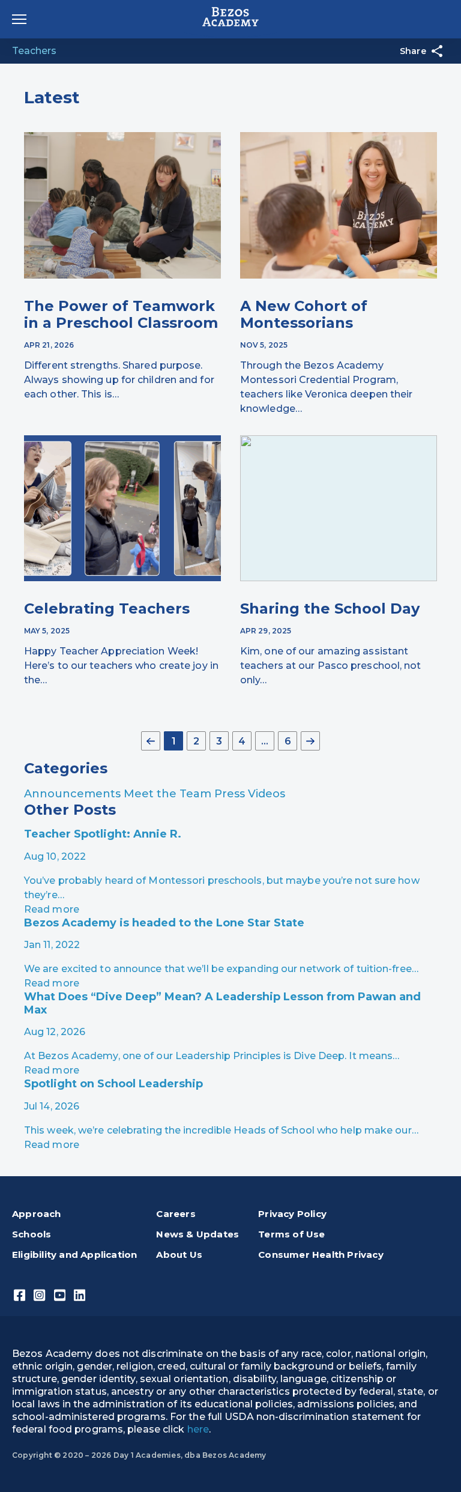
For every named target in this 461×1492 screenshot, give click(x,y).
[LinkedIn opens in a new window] (79, 1294)
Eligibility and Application (74, 1254)
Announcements (74, 793)
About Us (179, 1254)
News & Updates (197, 1234)
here (198, 1429)
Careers (175, 1213)
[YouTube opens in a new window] (59, 1294)
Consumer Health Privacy (321, 1254)
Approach (36, 1213)
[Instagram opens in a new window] (39, 1294)
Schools (31, 1234)
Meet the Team (169, 793)
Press (231, 793)
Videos (266, 793)
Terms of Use (291, 1234)
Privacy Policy (292, 1213)
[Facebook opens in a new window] (19, 1294)
